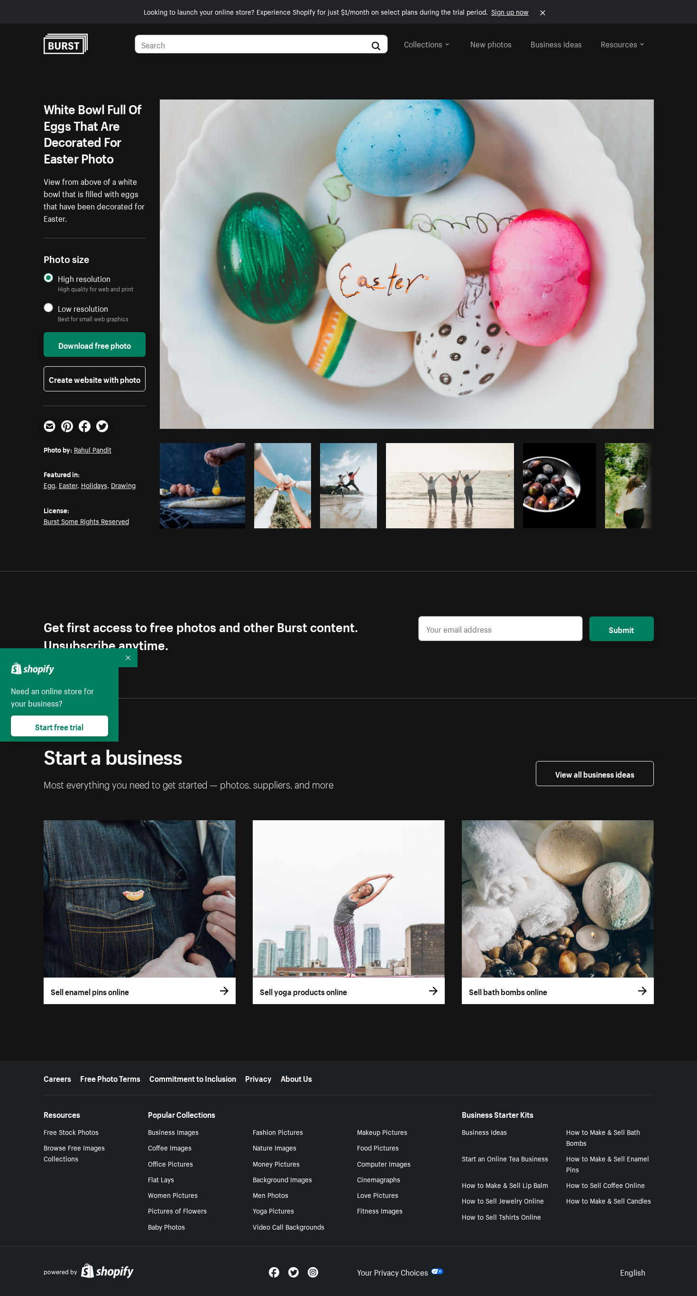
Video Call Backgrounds (288, 1226)
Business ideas (556, 43)
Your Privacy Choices (392, 1271)
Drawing (123, 485)
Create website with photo (94, 378)
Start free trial (59, 726)
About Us (296, 1077)
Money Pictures (276, 1163)
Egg (49, 485)
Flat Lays (161, 1179)
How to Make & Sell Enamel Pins (607, 1163)
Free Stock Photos (71, 1131)
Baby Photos (166, 1226)
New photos (491, 43)
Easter (68, 485)
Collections (423, 43)
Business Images (173, 1131)
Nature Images (274, 1147)
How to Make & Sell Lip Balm (505, 1184)
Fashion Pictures (278, 1131)
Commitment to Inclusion (192, 1077)
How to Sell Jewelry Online (503, 1200)
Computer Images (384, 1163)
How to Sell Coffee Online (605, 1184)
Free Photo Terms (110, 1077)
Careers (57, 1077)
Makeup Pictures (382, 1131)
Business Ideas (484, 1131)
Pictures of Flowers (177, 1210)
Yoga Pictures (273, 1210)
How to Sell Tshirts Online (501, 1216)
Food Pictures (378, 1147)
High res (182, 518)
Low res (219, 518)
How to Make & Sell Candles (608, 1200)
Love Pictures (377, 1194)
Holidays (94, 485)
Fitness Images (380, 1210)
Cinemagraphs (378, 1179)
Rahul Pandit (92, 449)
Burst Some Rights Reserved (86, 521)
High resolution (84, 278)
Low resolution (83, 308)
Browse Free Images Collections (74, 1152)
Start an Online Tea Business (505, 1158)
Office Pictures (170, 1163)
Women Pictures (173, 1194)
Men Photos (270, 1194)
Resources (619, 43)
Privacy (258, 1077)
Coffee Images (170, 1147)
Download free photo (94, 344)
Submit (621, 629)
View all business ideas (594, 773)
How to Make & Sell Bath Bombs (603, 1137)
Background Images (282, 1179)
